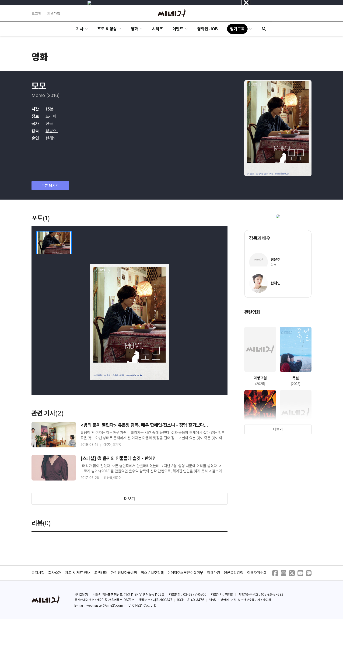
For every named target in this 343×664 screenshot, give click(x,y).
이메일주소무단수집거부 (185, 573)
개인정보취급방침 (124, 573)
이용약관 (213, 573)
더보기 (129, 498)
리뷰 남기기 (50, 185)
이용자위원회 (257, 573)
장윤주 (52, 130)
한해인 (51, 138)
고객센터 (100, 573)
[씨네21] (172, 13)
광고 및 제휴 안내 (78, 573)
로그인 (36, 13)
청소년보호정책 (152, 573)
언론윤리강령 (233, 573)
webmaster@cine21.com (104, 605)
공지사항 (38, 573)
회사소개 (54, 573)
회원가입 (53, 13)
